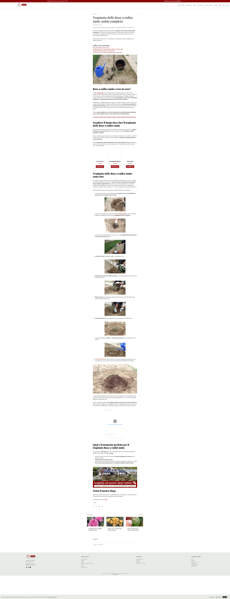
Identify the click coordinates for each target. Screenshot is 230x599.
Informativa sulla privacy (52, 597)
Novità (192, 560)
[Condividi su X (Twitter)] (96, 506)
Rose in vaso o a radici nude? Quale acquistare (115, 529)
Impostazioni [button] (211, 597)
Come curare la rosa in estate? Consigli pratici (133, 529)
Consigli (94, 502)
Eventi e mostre (84, 567)
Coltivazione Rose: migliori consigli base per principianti (95, 529)
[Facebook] (26, 567)
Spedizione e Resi (194, 564)
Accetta (224, 597)
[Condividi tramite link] (102, 506)
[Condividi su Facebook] (93, 506)
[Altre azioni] (136, 14)
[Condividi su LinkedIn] (99, 506)
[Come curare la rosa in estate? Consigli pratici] (134, 521)
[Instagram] (28, 567)
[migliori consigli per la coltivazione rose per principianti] (95, 521)
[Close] (228, 597)
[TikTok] (30, 567)
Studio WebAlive (116, 574)
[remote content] (115, 158)
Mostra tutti (141, 514)
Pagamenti (193, 563)
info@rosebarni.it (32, 565)
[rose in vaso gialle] (115, 521)
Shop (192, 559)
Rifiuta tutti (218, 597)
